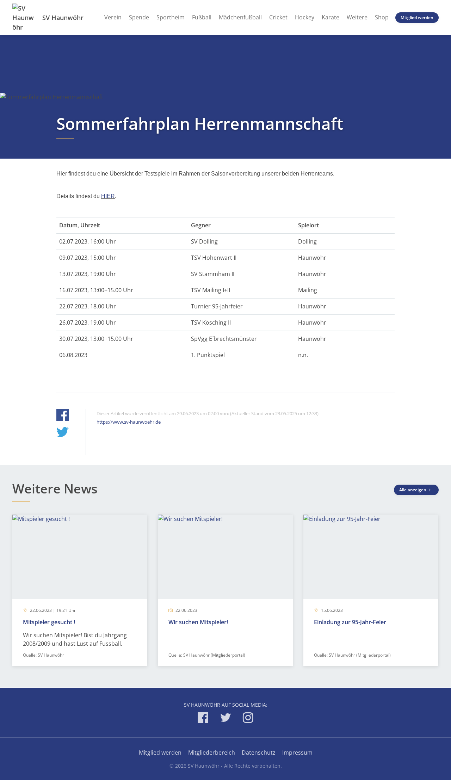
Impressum (297, 752)
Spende (139, 17)
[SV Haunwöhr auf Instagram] (248, 719)
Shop (382, 17)
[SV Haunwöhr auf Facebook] (203, 719)
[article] (79, 590)
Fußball (201, 17)
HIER (108, 196)
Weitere (357, 17)
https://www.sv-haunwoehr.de (129, 422)
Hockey (304, 17)
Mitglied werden (417, 17)
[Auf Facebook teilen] (62, 416)
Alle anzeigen (413, 490)
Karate (330, 17)
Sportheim (170, 17)
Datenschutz (259, 752)
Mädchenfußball (240, 17)
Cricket (278, 17)
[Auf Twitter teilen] (62, 433)
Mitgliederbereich (211, 752)
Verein (113, 17)
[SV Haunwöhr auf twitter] (225, 719)
